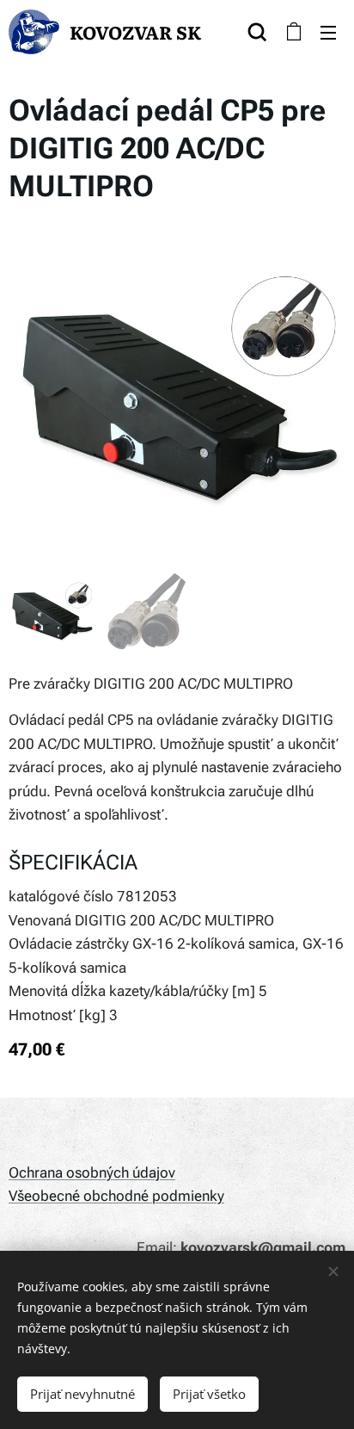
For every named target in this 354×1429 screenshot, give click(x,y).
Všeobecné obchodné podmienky (116, 1195)
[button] (257, 31)
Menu (328, 32)
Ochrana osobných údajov (92, 1172)
